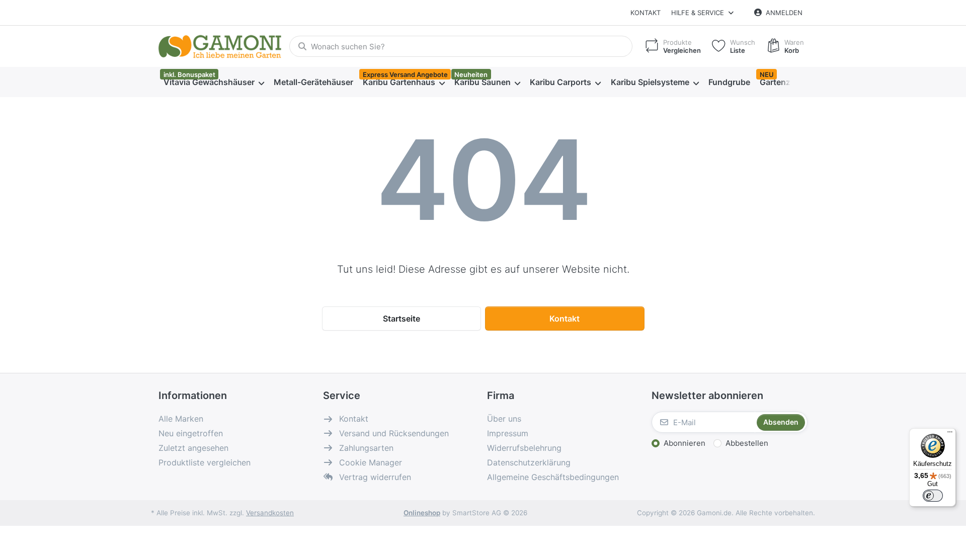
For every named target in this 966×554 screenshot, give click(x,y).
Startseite (401, 318)
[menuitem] (213, 82)
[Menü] (950, 434)
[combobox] (460, 46)
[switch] (933, 496)
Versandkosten (270, 513)
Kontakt (645, 13)
